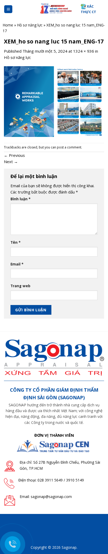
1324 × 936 (83, 51)
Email (16, 264)
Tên (15, 242)
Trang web (20, 286)
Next (11, 161)
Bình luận (20, 199)
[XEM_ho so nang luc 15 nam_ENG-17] (54, 101)
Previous (14, 155)
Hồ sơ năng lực (29, 25)
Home (8, 25)
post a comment (69, 147)
